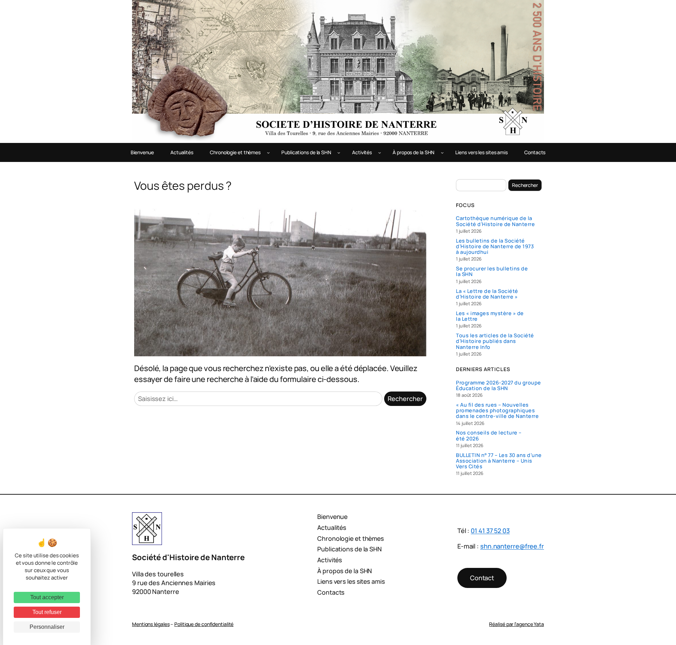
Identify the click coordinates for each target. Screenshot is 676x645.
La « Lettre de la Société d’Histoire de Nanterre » (487, 294)
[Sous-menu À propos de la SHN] (442, 152)
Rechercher (405, 398)
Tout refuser (47, 612)
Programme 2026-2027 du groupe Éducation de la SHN (498, 385)
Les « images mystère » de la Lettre (490, 316)
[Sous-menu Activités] (379, 152)
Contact (482, 578)
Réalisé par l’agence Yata (516, 624)
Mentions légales (150, 624)
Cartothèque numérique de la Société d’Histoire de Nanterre (495, 221)
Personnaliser (47, 627)
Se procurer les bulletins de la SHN (492, 271)
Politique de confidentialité (203, 624)
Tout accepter (47, 597)
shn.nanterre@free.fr (512, 546)
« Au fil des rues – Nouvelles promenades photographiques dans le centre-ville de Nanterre (497, 410)
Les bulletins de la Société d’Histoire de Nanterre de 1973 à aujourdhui (495, 246)
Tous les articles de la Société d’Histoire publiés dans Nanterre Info (495, 341)
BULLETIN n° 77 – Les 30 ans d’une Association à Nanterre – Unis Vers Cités (499, 461)
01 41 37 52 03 (490, 530)
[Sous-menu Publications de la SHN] (338, 152)
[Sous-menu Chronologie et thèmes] (268, 152)
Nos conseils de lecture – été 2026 (489, 435)
